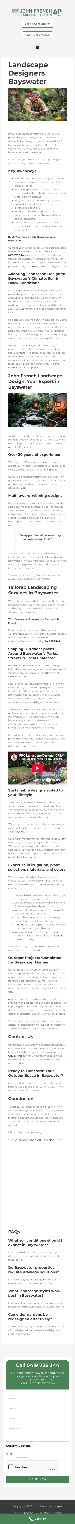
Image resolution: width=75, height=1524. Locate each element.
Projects (57, 1513)
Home (16, 1513)
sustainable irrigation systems (44, 824)
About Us (28, 1513)
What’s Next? (43, 1513)
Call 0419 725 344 (37, 1365)
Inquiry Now (37, 1479)
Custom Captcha (19, 1445)
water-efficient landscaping (48, 895)
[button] (37, 47)
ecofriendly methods (38, 806)
